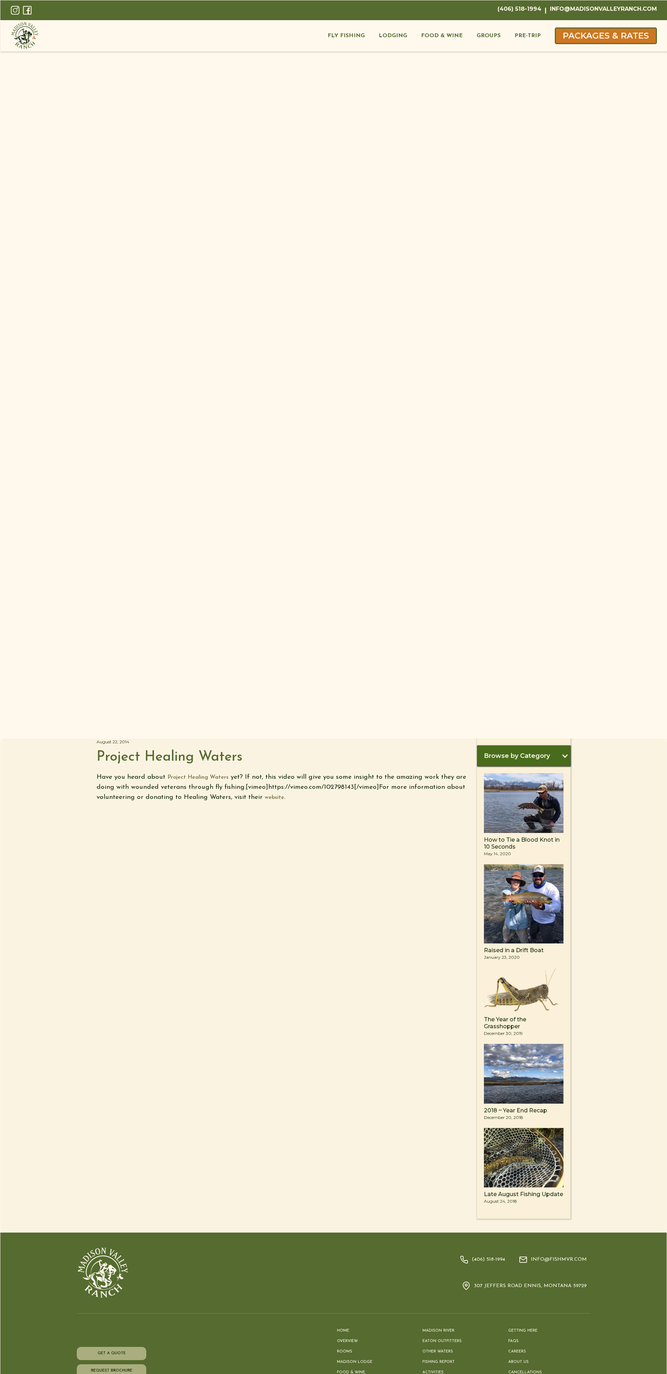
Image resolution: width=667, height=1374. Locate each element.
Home (343, 1331)
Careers (517, 1351)
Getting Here (522, 1331)
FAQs (513, 1341)
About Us (518, 1362)
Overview (347, 1341)
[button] (346, 35)
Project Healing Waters (198, 777)
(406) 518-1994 (519, 9)
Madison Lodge (354, 1362)
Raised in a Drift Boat (514, 950)
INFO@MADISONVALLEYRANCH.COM (603, 9)
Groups (489, 36)
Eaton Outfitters (442, 1341)
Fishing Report (438, 1362)
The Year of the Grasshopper (505, 1023)
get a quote (112, 1353)
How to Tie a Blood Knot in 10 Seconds (522, 843)
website (274, 797)
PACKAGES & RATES (606, 36)
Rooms (344, 1351)
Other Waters (437, 1351)
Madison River (438, 1331)
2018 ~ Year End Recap (515, 1110)
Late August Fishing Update (523, 1194)
